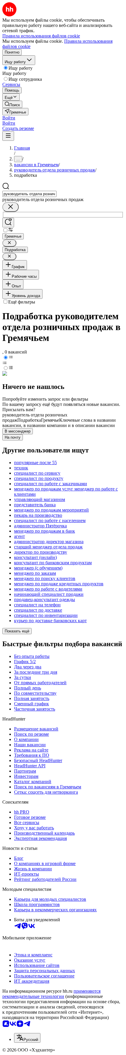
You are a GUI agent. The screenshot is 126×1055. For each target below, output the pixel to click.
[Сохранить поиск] (8, 222)
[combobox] (29, 194)
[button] (8, 117)
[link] (12, 104)
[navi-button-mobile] (8, 136)
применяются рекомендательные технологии (51, 994)
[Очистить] (10, 207)
